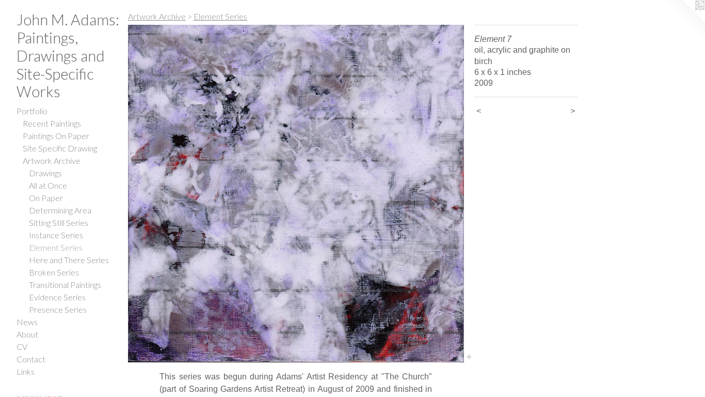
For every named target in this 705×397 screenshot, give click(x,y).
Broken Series (54, 272)
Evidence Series (57, 297)
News (27, 322)
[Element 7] (296, 193)
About (27, 334)
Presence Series (58, 309)
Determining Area (60, 210)
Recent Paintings (52, 123)
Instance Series (56, 235)
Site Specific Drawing (60, 148)
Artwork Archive (52, 160)
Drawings (45, 173)
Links (26, 371)
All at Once (48, 185)
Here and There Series (69, 260)
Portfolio (32, 111)
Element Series (56, 247)
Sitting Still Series (58, 222)
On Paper (46, 198)
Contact (31, 359)
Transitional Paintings (65, 284)
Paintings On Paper (56, 136)
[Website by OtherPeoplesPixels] (684, 20)
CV (22, 347)
